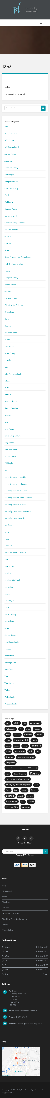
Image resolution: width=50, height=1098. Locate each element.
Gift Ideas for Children (13, 305)
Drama (8, 740)
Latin (6, 367)
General (7, 291)
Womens (25, 807)
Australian (37, 729)
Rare (6, 559)
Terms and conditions (10, 913)
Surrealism (8, 648)
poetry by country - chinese (15, 483)
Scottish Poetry (10, 614)
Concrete (28, 734)
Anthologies (9, 174)
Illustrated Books (11, 332)
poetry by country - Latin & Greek (18, 497)
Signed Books (10, 635)
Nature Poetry (10, 456)
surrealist (30, 796)
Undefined (8, 669)
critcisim (7, 236)
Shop (4, 885)
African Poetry (10, 154)
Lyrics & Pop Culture (12, 435)
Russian (7, 593)
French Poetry (10, 284)
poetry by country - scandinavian (17, 511)
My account (7, 890)
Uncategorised (10, 662)
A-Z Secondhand (11, 147)
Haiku (6, 319)
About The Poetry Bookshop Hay (15, 918)
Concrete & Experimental (14, 222)
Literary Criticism (11, 408)
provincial (8, 545)
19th (7, 723)
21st (24, 724)
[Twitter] (25, 838)
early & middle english (13, 264)
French (34, 740)
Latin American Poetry (13, 374)
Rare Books (9, 566)
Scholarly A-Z (10, 600)
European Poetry (11, 277)
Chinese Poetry (10, 209)
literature (8, 415)
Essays (7, 270)
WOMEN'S (12, 807)
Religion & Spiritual (12, 580)
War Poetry (9, 683)
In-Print (7, 339)
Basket (4, 896)
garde (8, 746)
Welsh (7, 690)
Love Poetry (9, 429)
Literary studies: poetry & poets (25, 757)
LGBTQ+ (7, 394)
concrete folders (11, 229)
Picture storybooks (20, 774)
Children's (8, 202)
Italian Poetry (9, 353)
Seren (6, 628)
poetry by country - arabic (15, 477)
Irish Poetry (8, 346)
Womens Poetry (10, 703)
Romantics (8, 587)
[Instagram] (31, 838)
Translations (9, 655)
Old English (9, 463)
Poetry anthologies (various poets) (17, 779)
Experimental (21, 740)
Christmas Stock (10, 215)
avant (8, 734)
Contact (5, 924)
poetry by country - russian (15, 504)
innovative (20, 751)
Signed (10, 796)
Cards (6, 195)
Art (21, 729)
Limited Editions (10, 401)
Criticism (7, 243)
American (8, 160)
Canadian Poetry (11, 188)
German (16, 746)
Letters (7, 380)
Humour (7, 325)
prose (6, 538)
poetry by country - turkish (15, 518)
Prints (6, 532)
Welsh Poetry (9, 697)
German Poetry (10, 298)
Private (36, 785)
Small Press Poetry (11, 642)
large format (9, 360)
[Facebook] (18, 838)
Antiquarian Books (11, 181)
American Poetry (11, 167)
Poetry (6, 470)
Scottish (7, 607)
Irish (30, 751)
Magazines (9, 442)
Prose (8, 790)
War (6, 676)
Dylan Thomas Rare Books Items (17, 257)
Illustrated (36, 745)
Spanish (20, 796)
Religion (7, 573)
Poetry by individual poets (18, 784)
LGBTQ (7, 387)
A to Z (6, 126)
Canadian (17, 735)
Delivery (5, 907)
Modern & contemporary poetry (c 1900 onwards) (21, 768)
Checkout (6, 902)
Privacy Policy (7, 930)
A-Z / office (9, 140)
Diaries (7, 250)
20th (16, 723)
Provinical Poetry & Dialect (15, 552)
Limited (9, 757)
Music (7, 774)
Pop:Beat (8, 525)
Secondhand (9, 621)
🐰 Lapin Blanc (9, 1093)
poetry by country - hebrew (15, 490)
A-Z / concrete (10, 133)
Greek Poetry (9, 312)
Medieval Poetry (11, 449)
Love (6, 422)
